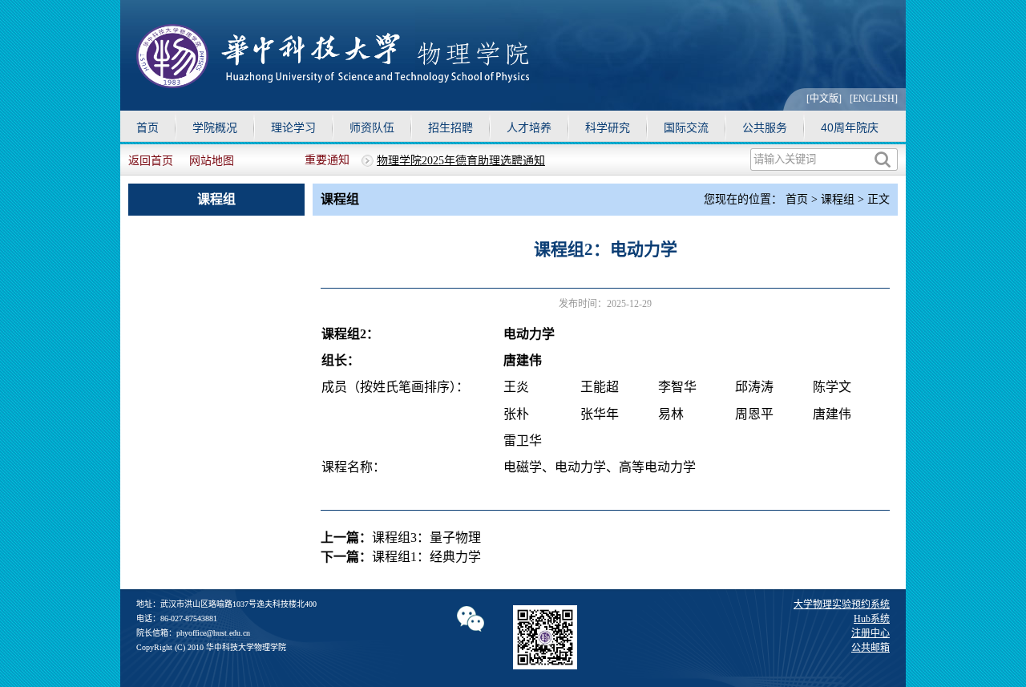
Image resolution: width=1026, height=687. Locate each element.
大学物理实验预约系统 (842, 604)
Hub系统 (872, 618)
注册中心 (870, 633)
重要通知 (327, 160)
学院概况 (214, 127)
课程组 (837, 199)
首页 (147, 127)
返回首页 (150, 161)
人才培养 (529, 127)
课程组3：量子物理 (426, 537)
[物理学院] (332, 84)
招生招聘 (450, 127)
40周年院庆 (850, 127)
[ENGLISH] (874, 98)
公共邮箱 (870, 647)
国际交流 (686, 127)
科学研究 (607, 127)
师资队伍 (371, 127)
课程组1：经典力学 (426, 557)
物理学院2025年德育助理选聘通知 (461, 161)
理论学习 (293, 127)
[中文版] (824, 98)
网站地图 (211, 161)
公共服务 (764, 127)
